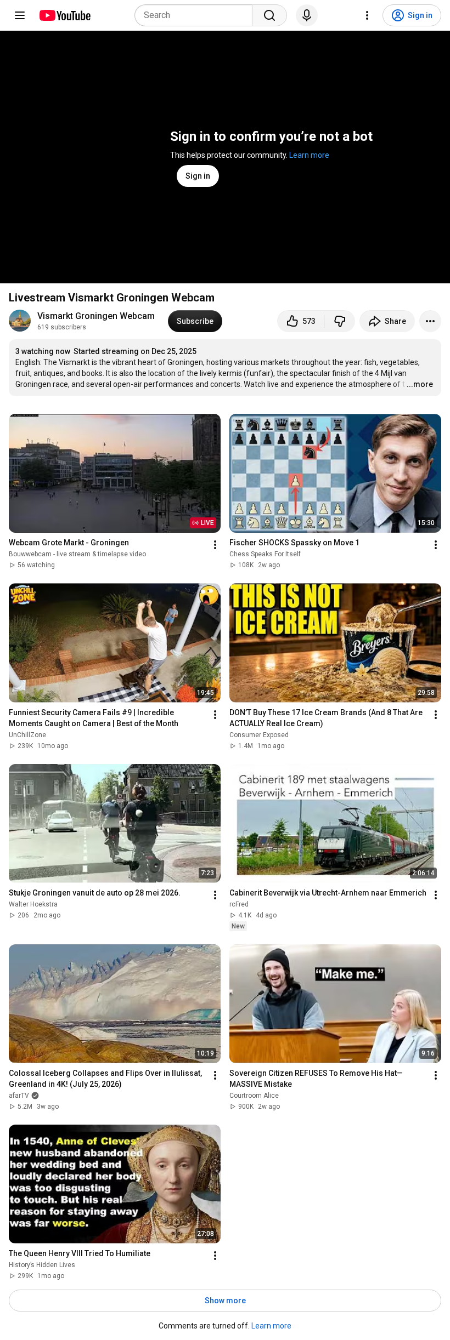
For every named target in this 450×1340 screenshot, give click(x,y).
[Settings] (367, 15)
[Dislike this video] (339, 321)
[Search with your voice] (307, 15)
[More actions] (430, 321)
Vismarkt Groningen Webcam (96, 316)
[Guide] (19, 15)
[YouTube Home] (64, 15)
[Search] (269, 15)
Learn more (309, 155)
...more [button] (420, 384)
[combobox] (197, 15)
